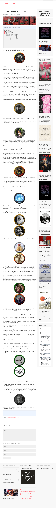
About (52, 6)
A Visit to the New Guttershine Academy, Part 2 (11, 35)
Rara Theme (33, 504)
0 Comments (19, 14)
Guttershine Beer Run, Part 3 (9, 42)
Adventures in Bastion (17, 27)
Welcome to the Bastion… (8, 31)
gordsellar (13, 14)
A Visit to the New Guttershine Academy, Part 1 (11, 34)
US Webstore (46, 260)
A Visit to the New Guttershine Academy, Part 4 (11, 37)
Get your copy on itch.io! (45, 234)
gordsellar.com (10, 3)
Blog (22, 6)
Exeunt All (6, 33)
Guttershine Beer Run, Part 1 (9, 40)
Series (35, 6)
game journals (17, 417)
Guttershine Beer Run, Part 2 (9, 41)
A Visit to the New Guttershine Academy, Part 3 (11, 36)
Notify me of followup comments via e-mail (12, 443)
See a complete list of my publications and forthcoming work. (44, 318)
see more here (43, 53)
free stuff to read (10, 498)
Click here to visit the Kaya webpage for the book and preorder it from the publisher (44, 121)
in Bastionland (32, 422)
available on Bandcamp (46, 24)
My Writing (28, 6)
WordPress (39, 504)
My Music (45, 6)
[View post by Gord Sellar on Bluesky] (45, 354)
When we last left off (6, 49)
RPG (40, 6)
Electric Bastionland (12, 417)
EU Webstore (41, 260)
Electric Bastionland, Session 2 (9, 32)
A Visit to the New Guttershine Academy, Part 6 (11, 39)
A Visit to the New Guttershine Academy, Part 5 (11, 38)
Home (17, 6)
